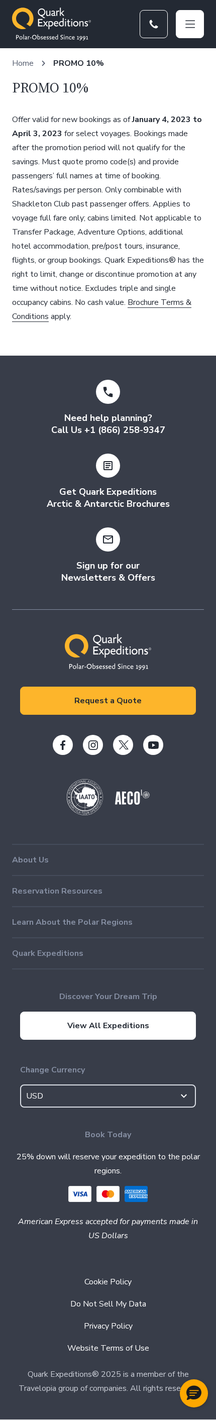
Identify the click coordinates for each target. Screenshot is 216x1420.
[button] (194, 1393)
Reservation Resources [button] (57, 891)
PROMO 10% (78, 63)
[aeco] (132, 802)
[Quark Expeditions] (51, 24)
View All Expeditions (108, 1025)
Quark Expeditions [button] (47, 953)
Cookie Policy (108, 1281)
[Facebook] (63, 745)
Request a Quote (108, 700)
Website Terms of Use (108, 1348)
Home (23, 63)
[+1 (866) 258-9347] (154, 24)
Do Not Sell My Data (108, 1303)
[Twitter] (123, 745)
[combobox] (108, 1096)
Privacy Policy (108, 1326)
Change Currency (52, 1069)
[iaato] (85, 812)
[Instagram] (93, 745)
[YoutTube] (153, 745)
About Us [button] (30, 859)
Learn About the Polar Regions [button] (72, 922)
